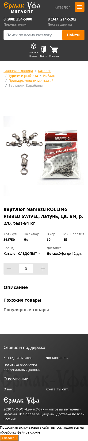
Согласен (9, 438)
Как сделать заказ (18, 357)
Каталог (44, 71)
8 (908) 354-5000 (18, 19)
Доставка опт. (57, 357)
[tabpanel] (44, 156)
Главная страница (18, 71)
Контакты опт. (57, 389)
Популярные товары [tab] (26, 309)
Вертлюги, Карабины (25, 85)
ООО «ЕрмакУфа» (30, 409)
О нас (8, 389)
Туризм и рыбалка (23, 75)
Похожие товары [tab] (22, 300)
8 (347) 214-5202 (62, 19)
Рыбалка (50, 75)
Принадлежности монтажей (31, 80)
